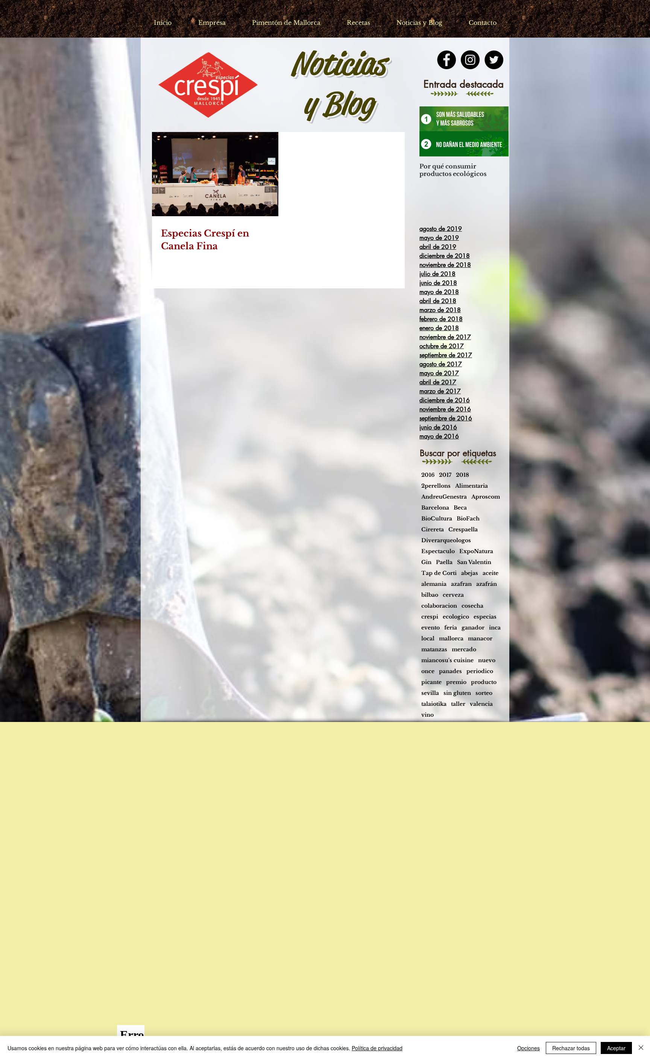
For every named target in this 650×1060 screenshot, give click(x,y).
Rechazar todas (571, 1048)
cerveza (453, 595)
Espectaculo (438, 551)
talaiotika (433, 704)
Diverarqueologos (446, 540)
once (427, 671)
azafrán (486, 584)
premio (456, 682)
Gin (426, 562)
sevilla (430, 693)
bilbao (429, 595)
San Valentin (474, 562)
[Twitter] (493, 59)
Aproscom (485, 497)
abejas (469, 573)
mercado (464, 649)
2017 (445, 475)
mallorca (451, 638)
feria (450, 628)
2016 (427, 475)
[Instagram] (470, 59)
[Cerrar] (640, 1048)
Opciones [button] (528, 1048)
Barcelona (435, 508)
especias (485, 617)
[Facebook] (446, 59)
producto (484, 682)
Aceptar (616, 1048)
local (427, 638)
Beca (460, 508)
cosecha (472, 606)
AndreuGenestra (444, 497)
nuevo (486, 660)
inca (495, 628)
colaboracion (439, 606)
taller (458, 704)
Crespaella (463, 529)
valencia (481, 704)
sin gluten (457, 693)
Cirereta (432, 529)
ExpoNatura (476, 551)
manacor (480, 638)
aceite (490, 573)
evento (430, 628)
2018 (462, 475)
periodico (479, 671)
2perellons (436, 486)
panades (450, 671)
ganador (473, 628)
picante (431, 682)
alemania (433, 584)
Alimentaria (471, 486)
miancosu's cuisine (447, 660)
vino (427, 715)
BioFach (468, 519)
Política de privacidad (377, 1048)
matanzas (434, 649)
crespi (429, 617)
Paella (444, 562)
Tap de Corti (439, 573)
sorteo (483, 693)
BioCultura (436, 519)
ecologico (456, 617)
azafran (461, 584)
